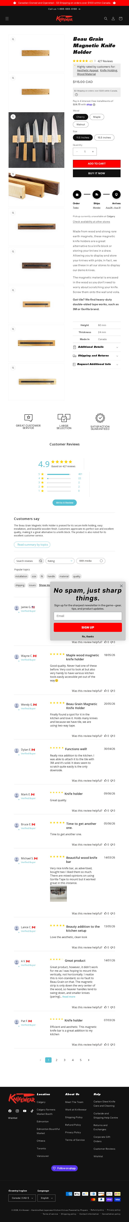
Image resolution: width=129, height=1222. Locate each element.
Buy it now (96, 173)
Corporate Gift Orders (102, 1139)
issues (32, 585)
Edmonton (43, 1121)
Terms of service (50, 1214)
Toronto (41, 1148)
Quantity (77, 145)
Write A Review (64, 502)
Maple (97, 116)
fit (42, 576)
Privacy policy (114, 1210)
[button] (7, 18)
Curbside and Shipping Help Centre (106, 1115)
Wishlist (98, 1156)
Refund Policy (73, 1124)
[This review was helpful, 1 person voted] (105, 1007)
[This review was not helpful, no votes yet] (111, 691)
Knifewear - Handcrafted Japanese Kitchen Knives (43, 1210)
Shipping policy (68, 1214)
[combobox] (60, 561)
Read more (68, 996)
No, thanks (88, 636)
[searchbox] (26, 561)
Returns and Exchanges (101, 1127)
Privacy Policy (73, 1132)
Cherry (80, 116)
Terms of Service (75, 1139)
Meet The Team (74, 1102)
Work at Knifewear (76, 1109)
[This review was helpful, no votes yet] (105, 691)
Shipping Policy (74, 1117)
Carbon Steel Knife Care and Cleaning (104, 1103)
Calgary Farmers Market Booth (46, 1111)
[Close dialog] (121, 586)
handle (51, 576)
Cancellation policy (111, 1214)
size (34, 576)
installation (21, 576)
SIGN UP (87, 627)
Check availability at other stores (91, 221)
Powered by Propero (78, 1210)
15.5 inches (104, 137)
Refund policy (97, 1210)
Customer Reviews (104, 1148)
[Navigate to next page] (88, 1060)
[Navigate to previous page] (40, 1060)
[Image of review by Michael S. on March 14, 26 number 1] (58, 893)
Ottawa (41, 1140)
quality (76, 576)
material (64, 576)
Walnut (80, 124)
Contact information (89, 1214)
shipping (19, 585)
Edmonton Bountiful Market (48, 1131)
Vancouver (43, 1156)
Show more (46, 585)
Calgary (41, 1102)
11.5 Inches (82, 137)
